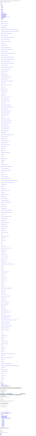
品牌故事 (3, 424)
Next (5, 413)
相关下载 (3, 423)
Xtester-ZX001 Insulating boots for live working (5, 418)
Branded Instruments (3, 17)
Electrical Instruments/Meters (3, 14)
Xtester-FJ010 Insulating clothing (4, 415)
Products (1, 4)
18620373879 (1, 427)
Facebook (3, 426)
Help (1, 419)
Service (2, 421)
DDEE (2, 19)
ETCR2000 (1, 2)
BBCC (2, 18)
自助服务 (3, 422)
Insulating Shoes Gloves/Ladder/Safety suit (5, 385)
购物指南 (3, 420)
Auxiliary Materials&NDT (3, 16)
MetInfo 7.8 (3, 428)
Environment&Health (3, 15)
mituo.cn (8, 428)
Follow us (2, 425)
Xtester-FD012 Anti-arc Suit (3, 417)
